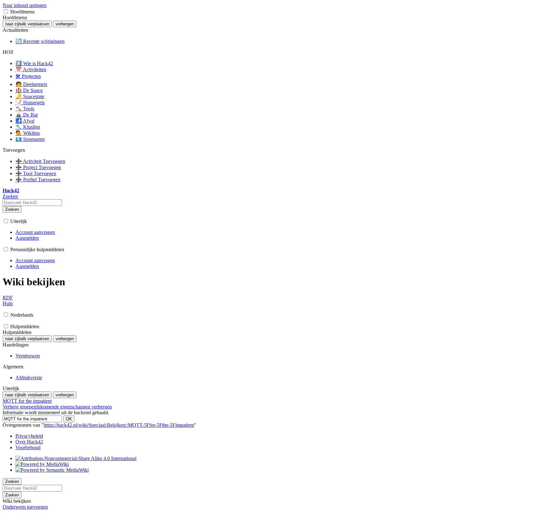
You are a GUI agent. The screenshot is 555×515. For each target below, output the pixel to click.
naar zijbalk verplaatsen (27, 23)
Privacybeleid (29, 436)
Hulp (8, 303)
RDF (8, 297)
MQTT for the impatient (27, 401)
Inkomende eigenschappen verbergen (74, 406)
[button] (6, 11)
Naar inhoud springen (25, 5)
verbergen (65, 23)
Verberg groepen (19, 406)
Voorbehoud (27, 447)
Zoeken (12, 209)
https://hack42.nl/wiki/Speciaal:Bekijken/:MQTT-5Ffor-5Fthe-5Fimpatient (119, 425)
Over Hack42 (29, 441)
